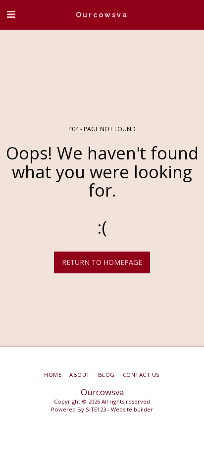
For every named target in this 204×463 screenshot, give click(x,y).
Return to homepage (102, 262)
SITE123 (96, 409)
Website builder (132, 409)
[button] (10, 14)
